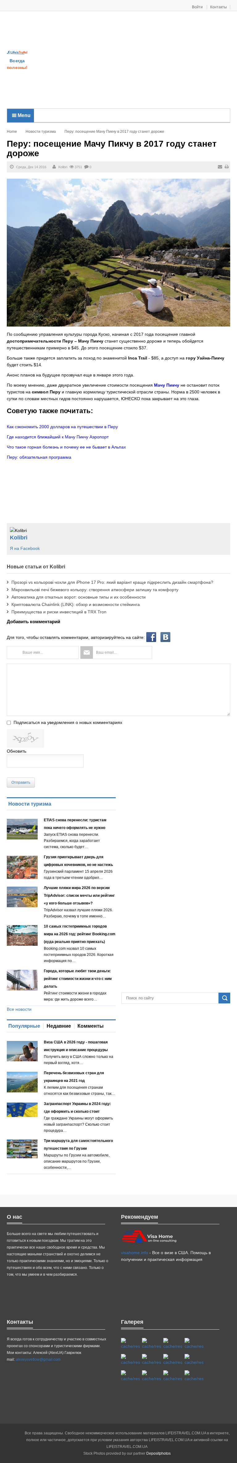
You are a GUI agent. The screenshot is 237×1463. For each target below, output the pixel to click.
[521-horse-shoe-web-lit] (151, 1344)
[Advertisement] (132, 60)
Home (12, 131)
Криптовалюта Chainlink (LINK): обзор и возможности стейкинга (75, 604)
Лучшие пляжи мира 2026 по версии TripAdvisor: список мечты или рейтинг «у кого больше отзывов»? (79, 895)
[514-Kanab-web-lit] (130, 1376)
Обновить (16, 751)
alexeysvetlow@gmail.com (38, 1359)
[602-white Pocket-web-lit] (172, 1376)
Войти (198, 7)
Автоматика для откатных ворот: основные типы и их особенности (78, 597)
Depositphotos (158, 1453)
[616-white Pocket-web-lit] (194, 1376)
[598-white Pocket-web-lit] (130, 1360)
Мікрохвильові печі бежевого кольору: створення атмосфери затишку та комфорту (94, 589)
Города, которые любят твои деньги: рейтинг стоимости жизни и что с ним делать (78, 979)
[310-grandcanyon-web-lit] (172, 1360)
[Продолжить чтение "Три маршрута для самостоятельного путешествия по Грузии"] (22, 1149)
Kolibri (62, 167)
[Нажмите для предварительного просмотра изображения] (118, 252)
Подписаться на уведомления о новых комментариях (68, 722)
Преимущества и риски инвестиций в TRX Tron (58, 611)
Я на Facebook (25, 548)
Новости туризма (41, 131)
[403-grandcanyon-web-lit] (130, 1344)
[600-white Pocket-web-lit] (151, 1360)
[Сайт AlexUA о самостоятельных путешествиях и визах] (17, 52)
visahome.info (134, 1252)
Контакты (218, 7)
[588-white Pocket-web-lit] (172, 1344)
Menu (23, 115)
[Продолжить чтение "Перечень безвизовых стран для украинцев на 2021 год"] (22, 1082)
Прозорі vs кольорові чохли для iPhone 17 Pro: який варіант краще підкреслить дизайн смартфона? (112, 582)
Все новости (19, 1009)
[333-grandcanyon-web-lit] (194, 1360)
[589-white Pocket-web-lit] (151, 1376)
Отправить (20, 782)
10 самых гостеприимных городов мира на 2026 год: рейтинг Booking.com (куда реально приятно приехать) (79, 934)
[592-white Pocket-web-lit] (194, 1344)
